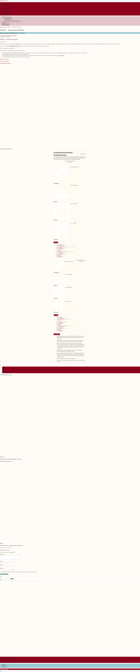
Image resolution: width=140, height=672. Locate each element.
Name (1, 561)
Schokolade (61, 248)
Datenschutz (4, 667)
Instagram (4, 368)
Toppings (4, 5)
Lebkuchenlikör (62, 55)
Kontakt (3, 664)
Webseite (1, 568)
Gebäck (3, 367)
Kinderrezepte (4, 8)
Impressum (4, 665)
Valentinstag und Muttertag (9, 10)
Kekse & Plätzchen (5, 6)
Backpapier (59, 255)
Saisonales (4, 9)
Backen (2, 35)
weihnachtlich (4, 372)
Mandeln (61, 246)
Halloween (6, 13)
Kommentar (2, 554)
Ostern (5, 12)
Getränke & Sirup (7, 19)
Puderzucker (61, 245)
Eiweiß (61, 252)
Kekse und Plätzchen (8, 35)
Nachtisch (4, 22)
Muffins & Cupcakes (6, 4)
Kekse (3, 369)
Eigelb (61, 244)
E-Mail (1, 564)
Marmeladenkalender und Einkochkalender (12, 21)
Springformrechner (5, 23)
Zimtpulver (61, 249)
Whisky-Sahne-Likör (62, 251)
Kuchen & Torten (5, 2)
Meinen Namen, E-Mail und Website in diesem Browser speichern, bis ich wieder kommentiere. (19, 571)
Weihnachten (6, 14)
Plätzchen (4, 371)
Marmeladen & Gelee (8, 18)
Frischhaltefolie (60, 256)
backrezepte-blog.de (4, 669)
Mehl (60, 250)
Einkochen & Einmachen (6, 17)
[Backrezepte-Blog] (3, 0)
